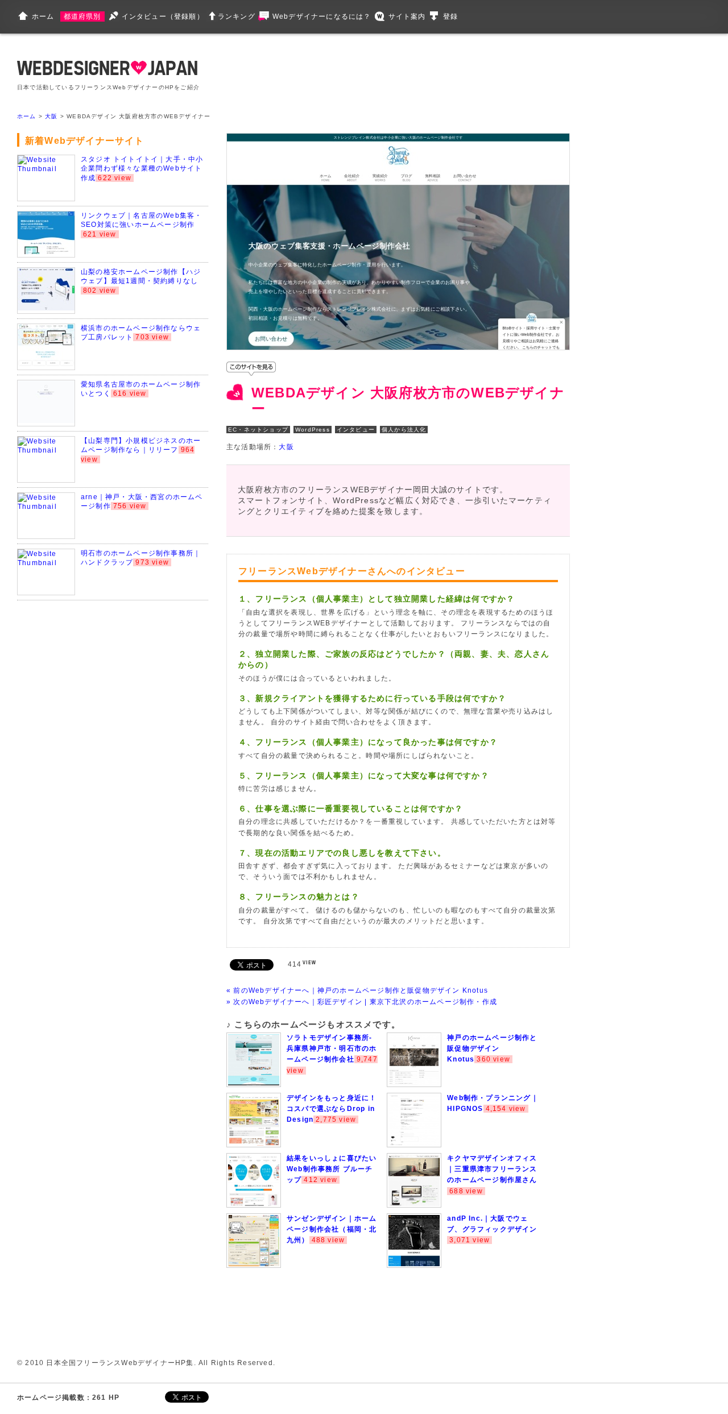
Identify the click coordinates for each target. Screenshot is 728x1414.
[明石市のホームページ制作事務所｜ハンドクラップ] (46, 563)
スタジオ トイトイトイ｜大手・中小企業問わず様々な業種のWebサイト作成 (142, 169)
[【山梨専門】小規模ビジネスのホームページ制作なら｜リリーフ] (46, 450)
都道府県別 (82, 16)
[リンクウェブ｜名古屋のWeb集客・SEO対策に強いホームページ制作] (46, 252)
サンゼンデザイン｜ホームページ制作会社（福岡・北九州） (332, 1229)
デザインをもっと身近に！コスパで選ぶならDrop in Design (332, 1108)
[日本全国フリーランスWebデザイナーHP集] (107, 73)
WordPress (312, 429)
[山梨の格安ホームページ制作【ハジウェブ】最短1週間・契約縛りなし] (46, 308)
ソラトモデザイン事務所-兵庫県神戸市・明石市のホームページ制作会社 (332, 1048)
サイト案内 (407, 16)
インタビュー (356, 429)
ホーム (43, 16)
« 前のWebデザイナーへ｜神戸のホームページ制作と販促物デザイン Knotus (357, 990)
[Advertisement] (433, 73)
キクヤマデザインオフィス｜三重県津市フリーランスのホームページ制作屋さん (492, 1169)
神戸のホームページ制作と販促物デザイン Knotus (492, 1048)
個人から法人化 (404, 429)
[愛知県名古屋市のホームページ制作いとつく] (46, 421)
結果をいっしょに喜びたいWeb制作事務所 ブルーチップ (332, 1169)
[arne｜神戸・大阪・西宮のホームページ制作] (46, 507)
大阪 (51, 116)
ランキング (236, 16)
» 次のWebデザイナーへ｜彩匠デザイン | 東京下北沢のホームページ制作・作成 (361, 1002)
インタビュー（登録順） (163, 16)
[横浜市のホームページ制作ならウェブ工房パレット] (46, 364)
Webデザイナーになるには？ (321, 16)
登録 (450, 16)
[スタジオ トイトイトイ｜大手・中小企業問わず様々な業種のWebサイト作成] (46, 169)
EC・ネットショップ (258, 429)
